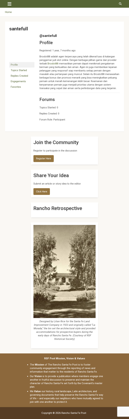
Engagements (18, 81)
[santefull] (21, 35)
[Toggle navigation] (9, 4)
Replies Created (19, 75)
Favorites (16, 86)
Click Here (41, 191)
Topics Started (19, 70)
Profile (14, 64)
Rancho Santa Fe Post (73, 412)
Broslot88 (53, 63)
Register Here (43, 158)
